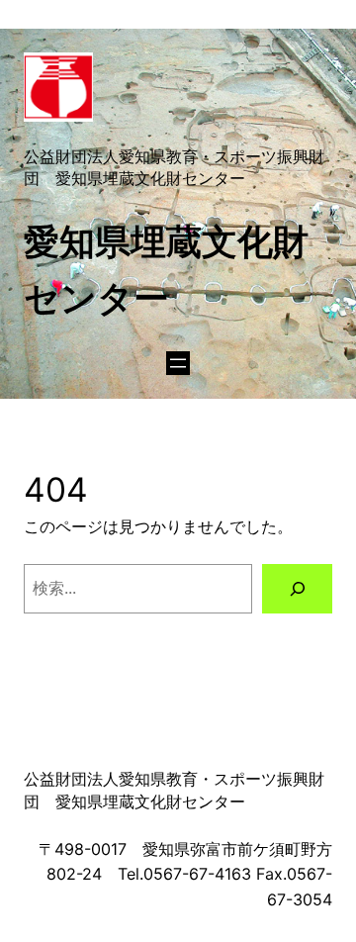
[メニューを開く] (178, 363)
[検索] (297, 588)
